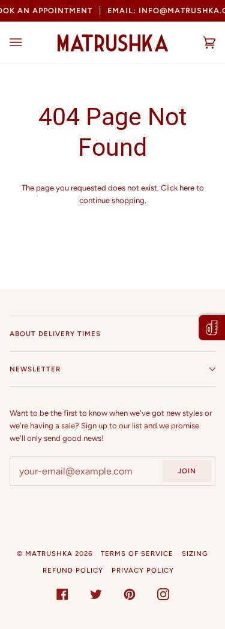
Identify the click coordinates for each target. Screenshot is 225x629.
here (186, 187)
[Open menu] (28, 42)
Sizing (195, 553)
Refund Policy (73, 570)
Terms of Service (137, 553)
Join (187, 471)
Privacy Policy (143, 570)
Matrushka (49, 553)
